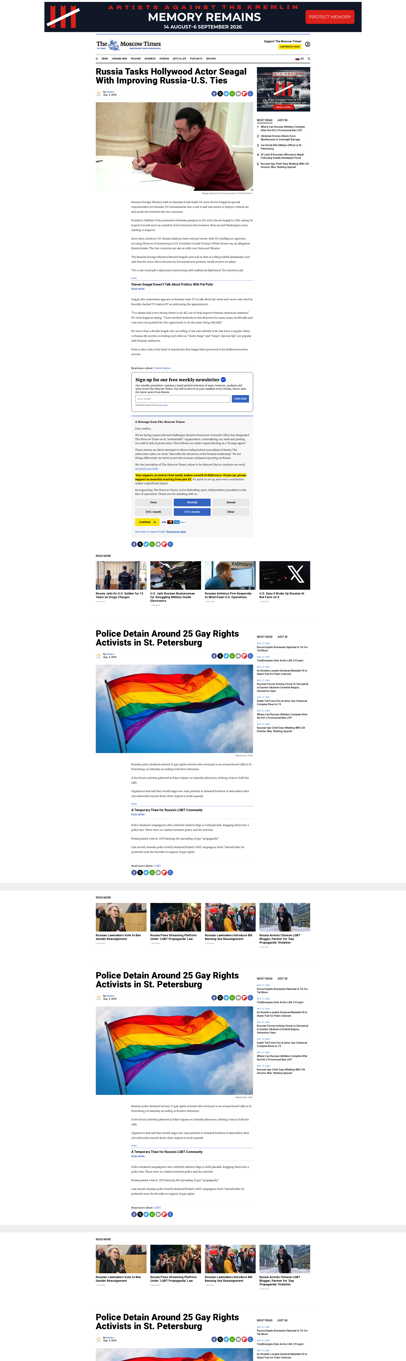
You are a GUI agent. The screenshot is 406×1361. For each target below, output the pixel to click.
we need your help (146, 468)
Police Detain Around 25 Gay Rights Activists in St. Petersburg (167, 638)
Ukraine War (119, 58)
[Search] (309, 59)
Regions (136, 58)
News (105, 58)
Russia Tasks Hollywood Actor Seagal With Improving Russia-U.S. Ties (171, 76)
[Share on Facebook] (214, 93)
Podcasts (196, 58)
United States (162, 368)
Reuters (110, 92)
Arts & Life (179, 58)
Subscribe (240, 398)
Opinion (164, 58)
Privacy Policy (162, 405)
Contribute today (290, 47)
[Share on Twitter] (220, 93)
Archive (211, 58)
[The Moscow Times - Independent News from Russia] (128, 44)
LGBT (157, 865)
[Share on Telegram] (226, 93)
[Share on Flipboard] (244, 93)
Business (150, 58)
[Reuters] (99, 93)
